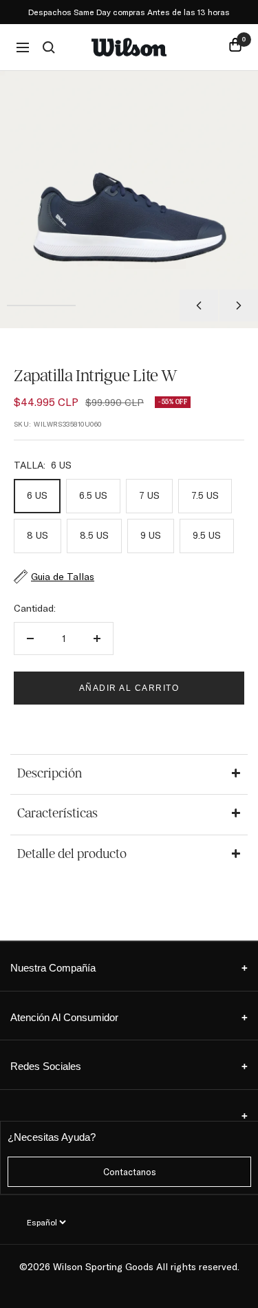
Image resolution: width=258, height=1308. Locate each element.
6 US (37, 495)
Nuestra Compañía (129, 968)
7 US (149, 495)
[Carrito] (235, 47)
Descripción (49, 773)
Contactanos (129, 1171)
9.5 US (207, 535)
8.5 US (94, 535)
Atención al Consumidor (129, 1017)
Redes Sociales (129, 1066)
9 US (150, 535)
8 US (37, 535)
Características (57, 813)
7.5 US (205, 495)
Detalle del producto (72, 853)
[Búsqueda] (49, 47)
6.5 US (93, 495)
